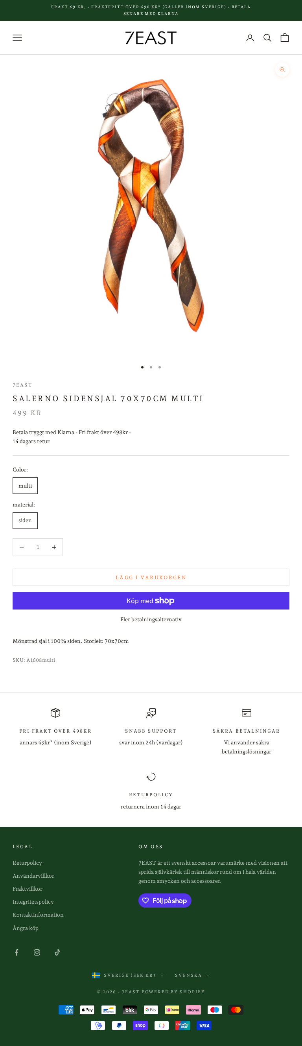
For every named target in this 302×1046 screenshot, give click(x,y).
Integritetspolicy (33, 902)
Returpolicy (27, 863)
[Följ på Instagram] (37, 952)
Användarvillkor (33, 876)
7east (22, 385)
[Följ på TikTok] (57, 952)
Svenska (188, 975)
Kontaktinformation (38, 915)
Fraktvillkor (27, 889)
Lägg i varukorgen (151, 577)
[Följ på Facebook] (16, 952)
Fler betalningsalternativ (151, 619)
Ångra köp (26, 928)
